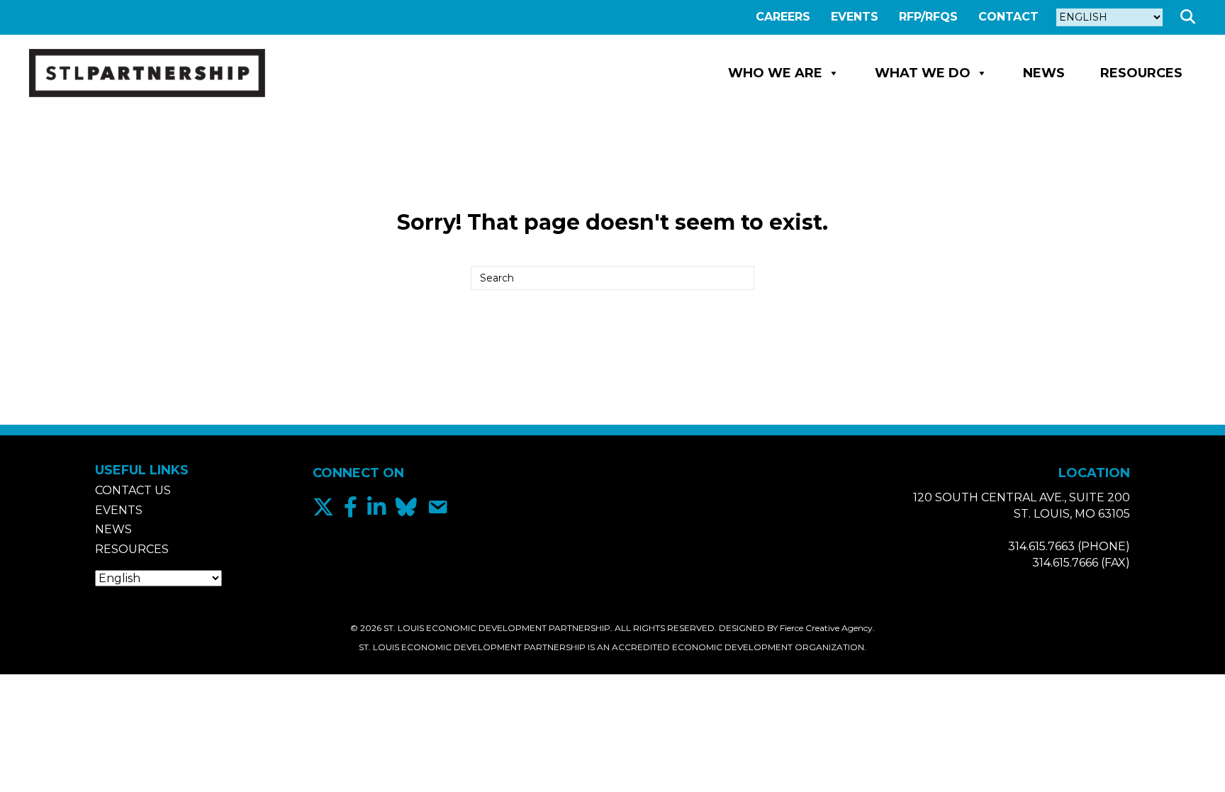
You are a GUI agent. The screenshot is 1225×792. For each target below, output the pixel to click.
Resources (1141, 73)
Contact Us (133, 490)
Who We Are (775, 73)
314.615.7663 (1041, 546)
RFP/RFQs (928, 16)
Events (854, 16)
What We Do (923, 73)
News (1044, 73)
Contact (1008, 16)
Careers (783, 16)
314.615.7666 (1065, 562)
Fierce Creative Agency (826, 628)
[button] (1190, 17)
